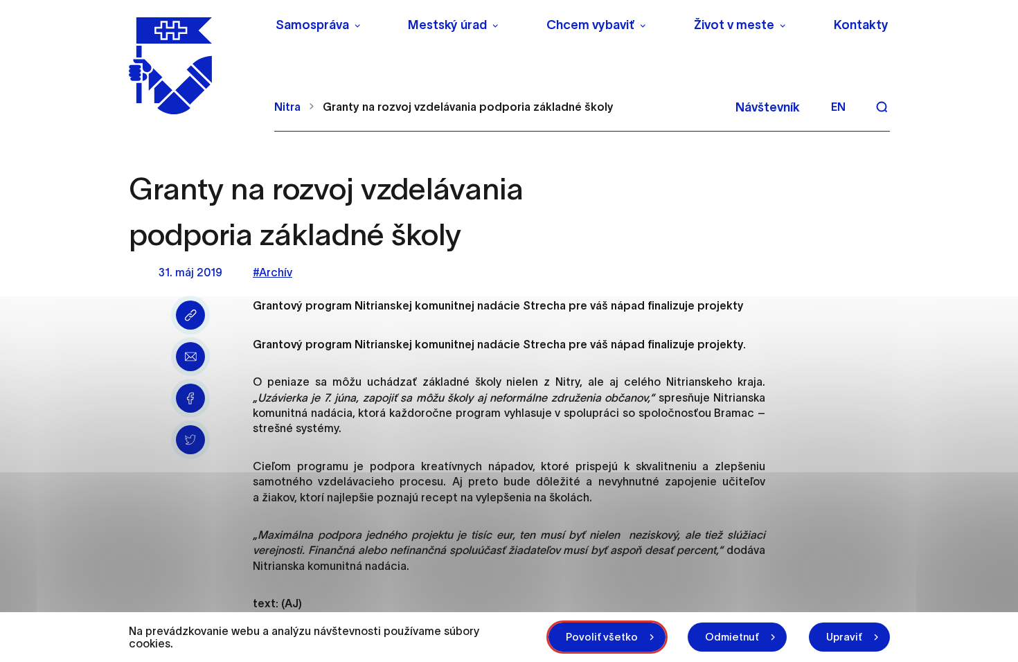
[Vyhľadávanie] (881, 106)
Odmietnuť (732, 637)
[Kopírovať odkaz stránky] (190, 315)
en (838, 106)
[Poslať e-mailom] (190, 356)
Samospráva (312, 25)
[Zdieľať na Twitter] (190, 439)
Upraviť (844, 637)
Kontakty (861, 25)
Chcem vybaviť (590, 25)
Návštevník (767, 107)
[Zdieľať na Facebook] (190, 398)
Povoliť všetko (602, 637)
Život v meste (734, 25)
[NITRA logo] (193, 65)
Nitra (287, 106)
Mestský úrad (447, 25)
